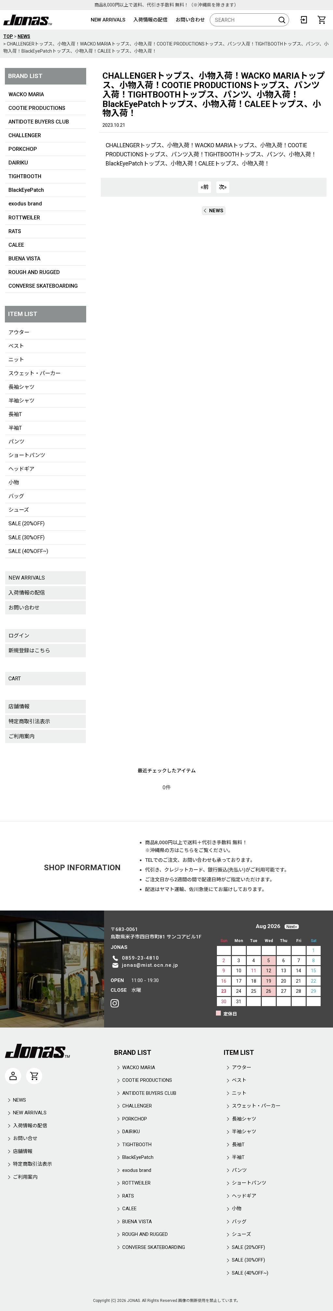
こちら (186, 850)
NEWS (216, 211)
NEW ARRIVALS (108, 20)
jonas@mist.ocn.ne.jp (150, 965)
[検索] (282, 20)
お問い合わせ (190, 20)
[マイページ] (13, 1076)
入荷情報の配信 (150, 20)
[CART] (321, 20)
